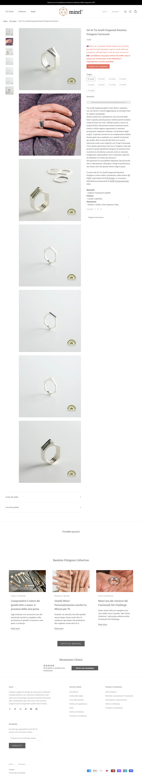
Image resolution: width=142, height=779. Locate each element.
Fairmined (100, 113)
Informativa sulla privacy (116, 700)
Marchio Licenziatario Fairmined (119, 696)
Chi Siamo (10, 11)
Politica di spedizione (78, 704)
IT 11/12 (91, 79)
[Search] (130, 11)
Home (5, 21)
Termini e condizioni (78, 716)
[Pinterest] (101, 209)
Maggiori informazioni (96, 217)
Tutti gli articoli (71, 644)
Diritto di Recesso (76, 712)
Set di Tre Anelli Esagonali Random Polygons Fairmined (38, 21)
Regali (33, 11)
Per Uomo (13, 21)
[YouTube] (31, 708)
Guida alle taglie (12, 497)
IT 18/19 (123, 85)
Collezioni (22, 11)
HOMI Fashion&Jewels (119, 181)
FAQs (71, 708)
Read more (15, 628)
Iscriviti (17, 746)
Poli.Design (110, 178)
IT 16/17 (101, 85)
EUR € (105, 12)
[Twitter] (98, 209)
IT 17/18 (112, 85)
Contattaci (73, 692)
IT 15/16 (91, 85)
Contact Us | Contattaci (98, 66)
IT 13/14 (112, 79)
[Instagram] (20, 708)
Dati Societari (111, 692)
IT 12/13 (101, 79)
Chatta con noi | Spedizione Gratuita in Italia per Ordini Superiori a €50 (71, 2)
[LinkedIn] (36, 708)
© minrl (11, 770)
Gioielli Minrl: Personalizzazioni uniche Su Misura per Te (70, 605)
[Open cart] (135, 11)
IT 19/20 (91, 90)
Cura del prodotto (12, 507)
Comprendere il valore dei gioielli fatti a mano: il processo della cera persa (25, 605)
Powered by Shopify (17, 773)
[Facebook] (95, 209)
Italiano (115, 12)
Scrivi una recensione (85, 668)
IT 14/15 (122, 79)
